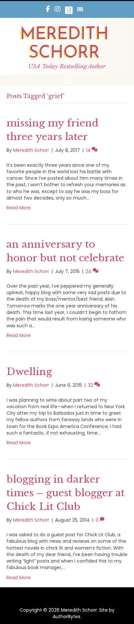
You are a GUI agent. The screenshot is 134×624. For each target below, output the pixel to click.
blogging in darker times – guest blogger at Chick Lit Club (66, 493)
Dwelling (29, 372)
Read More (19, 207)
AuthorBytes (66, 616)
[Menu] (67, 80)
